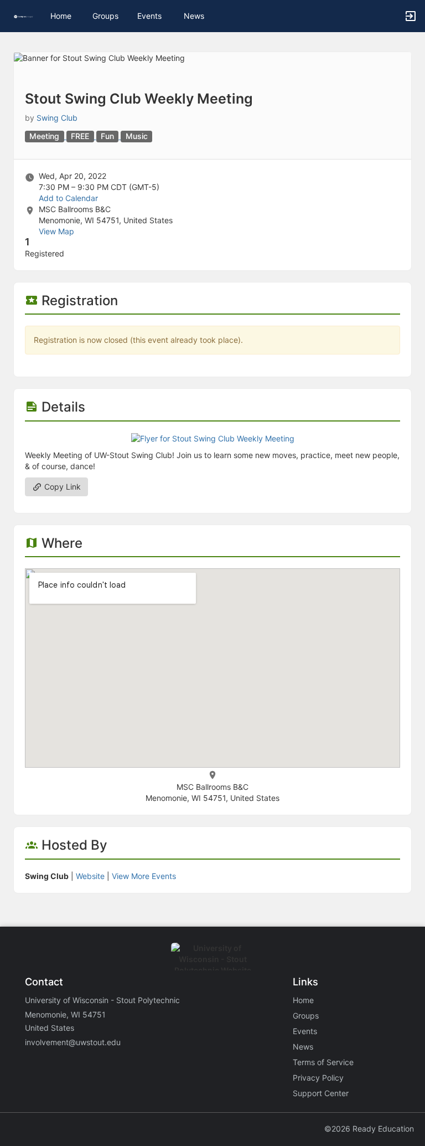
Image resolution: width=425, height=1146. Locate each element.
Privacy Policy (318, 1077)
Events (149, 15)
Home (303, 1000)
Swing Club (57, 117)
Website (90, 876)
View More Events (144, 876)
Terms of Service (323, 1062)
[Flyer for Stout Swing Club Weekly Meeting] (212, 438)
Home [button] (60, 15)
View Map (56, 231)
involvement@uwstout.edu (73, 1042)
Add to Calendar (68, 198)
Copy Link (61, 486)
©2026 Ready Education (369, 1128)
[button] (23, 15)
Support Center (321, 1093)
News (194, 15)
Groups (105, 15)
